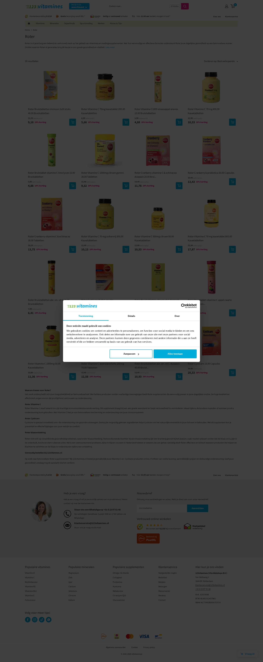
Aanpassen (129, 353)
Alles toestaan (175, 353)
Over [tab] (177, 316)
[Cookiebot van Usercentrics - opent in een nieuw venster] (183, 306)
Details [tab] (131, 316)
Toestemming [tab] (86, 316)
